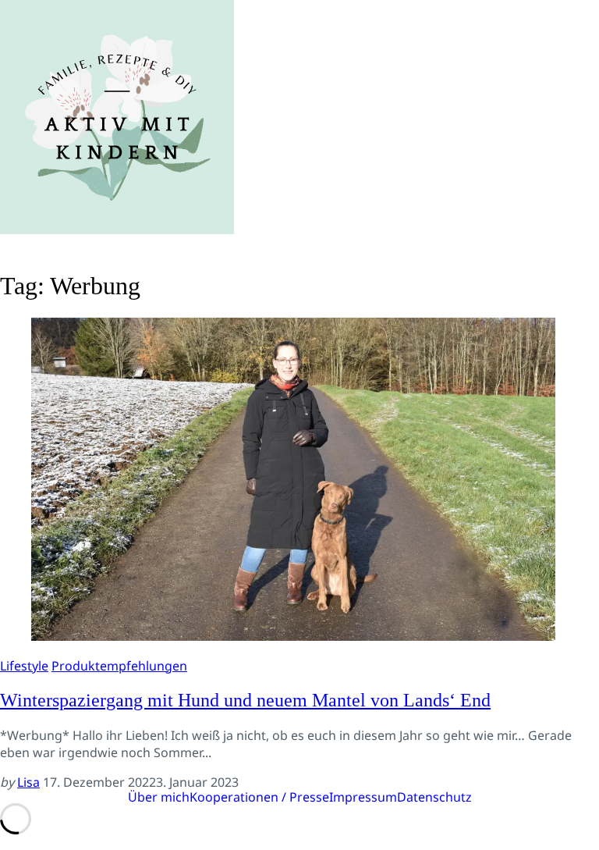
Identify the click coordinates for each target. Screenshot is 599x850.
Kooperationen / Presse (259, 797)
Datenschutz (434, 797)
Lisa (28, 782)
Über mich (159, 797)
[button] (299, 246)
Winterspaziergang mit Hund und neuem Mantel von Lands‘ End (245, 700)
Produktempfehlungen (119, 665)
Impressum (363, 797)
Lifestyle (24, 665)
